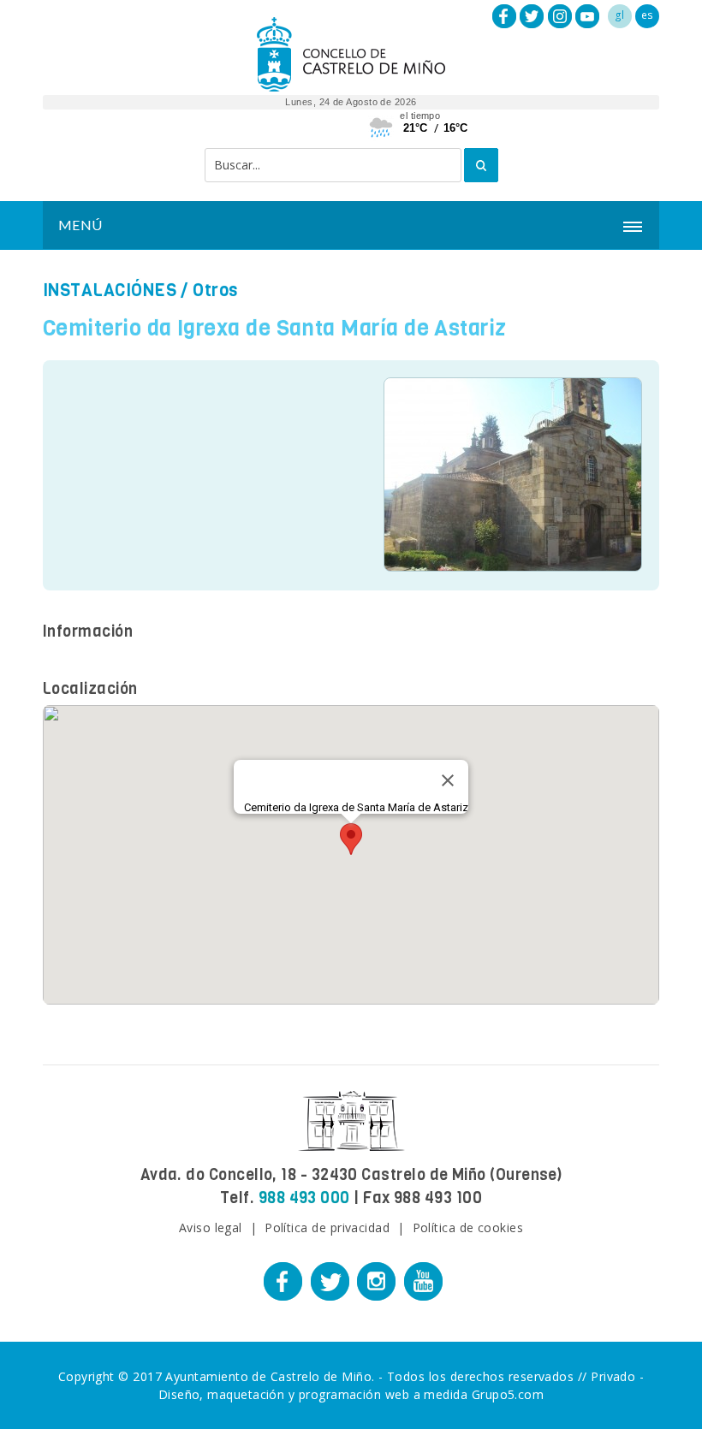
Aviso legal (210, 1227)
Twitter (532, 16)
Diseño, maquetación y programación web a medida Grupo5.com (351, 1394)
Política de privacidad (327, 1227)
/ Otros (140, 290)
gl (620, 15)
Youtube (587, 16)
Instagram (560, 16)
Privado (613, 1376)
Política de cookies (468, 1227)
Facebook (504, 16)
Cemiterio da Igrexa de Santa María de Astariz (275, 328)
